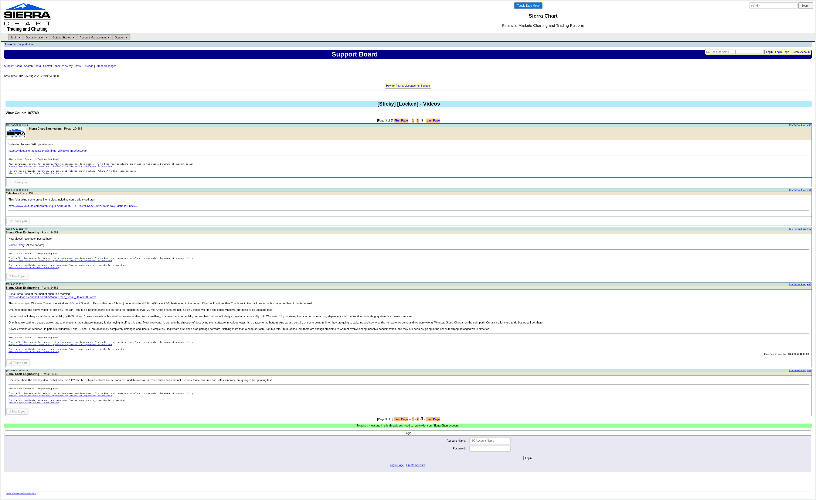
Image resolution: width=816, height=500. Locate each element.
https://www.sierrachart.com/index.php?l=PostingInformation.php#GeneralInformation (60, 166)
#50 (809, 125)
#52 (809, 229)
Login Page (782, 52)
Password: (459, 448)
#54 (809, 370)
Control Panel (51, 66)
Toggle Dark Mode (528, 5)
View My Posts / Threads (77, 66)
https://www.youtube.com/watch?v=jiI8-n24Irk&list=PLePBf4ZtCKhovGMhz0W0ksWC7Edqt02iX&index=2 (73, 206)
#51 (809, 190)
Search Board (32, 66)
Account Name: (456, 440)
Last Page (433, 120)
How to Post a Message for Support (408, 85)
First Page (401, 120)
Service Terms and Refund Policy (21, 493)
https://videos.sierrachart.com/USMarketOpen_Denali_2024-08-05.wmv (52, 297)
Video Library (16, 245)
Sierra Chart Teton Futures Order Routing (34, 173)
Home (8, 44)
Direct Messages (106, 66)
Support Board (26, 44)
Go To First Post (798, 125)
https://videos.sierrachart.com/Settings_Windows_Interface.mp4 (47, 150)
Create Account (801, 52)
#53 (809, 284)
